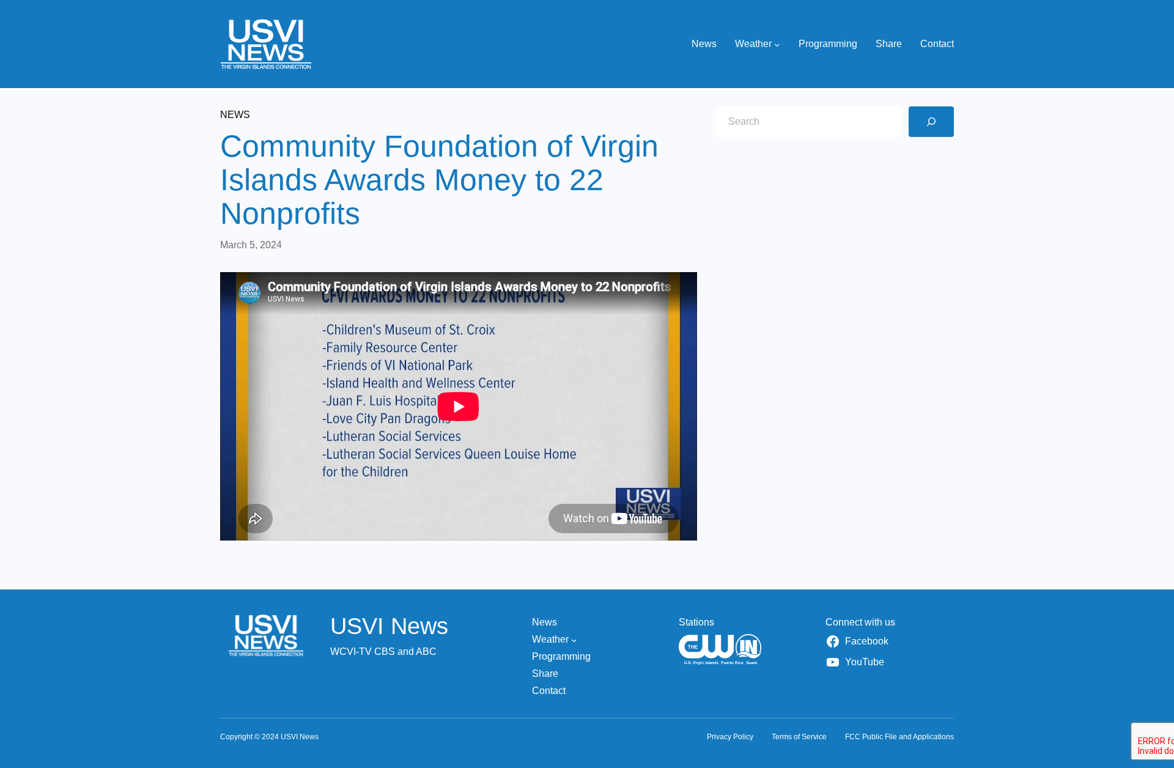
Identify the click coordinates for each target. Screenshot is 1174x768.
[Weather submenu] (777, 44)
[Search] (931, 121)
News (235, 114)
